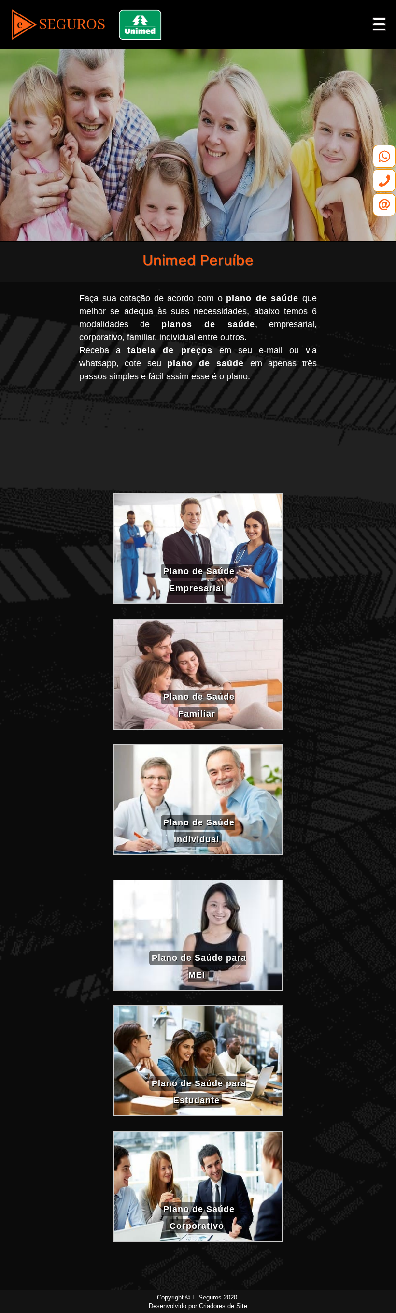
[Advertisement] (198, 441)
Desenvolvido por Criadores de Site (198, 1306)
